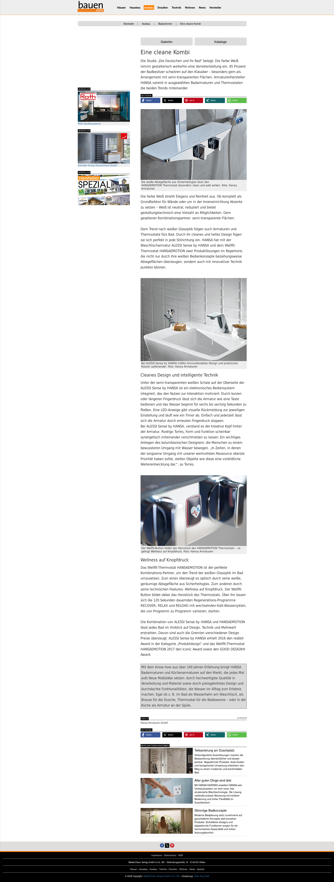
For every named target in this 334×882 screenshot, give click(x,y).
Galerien (167, 41)
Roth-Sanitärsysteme (89, 123)
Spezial (200, 869)
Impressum (156, 855)
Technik (176, 7)
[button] (150, 100)
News (202, 7)
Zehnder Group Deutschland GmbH (97, 165)
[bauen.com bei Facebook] (162, 845)
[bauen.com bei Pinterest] (172, 845)
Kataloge (220, 41)
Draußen (162, 7)
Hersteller (215, 7)
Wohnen (190, 7)
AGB (180, 855)
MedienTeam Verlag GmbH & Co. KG (162, 876)
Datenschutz (170, 855)
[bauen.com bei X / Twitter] (167, 845)
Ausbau (149, 7)
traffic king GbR (201, 876)
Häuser (121, 7)
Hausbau (135, 7)
